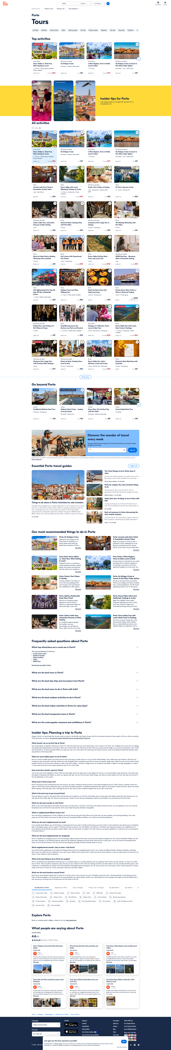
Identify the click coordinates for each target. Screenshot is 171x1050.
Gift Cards (116, 1035)
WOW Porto (37, 661)
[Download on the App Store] (71, 1031)
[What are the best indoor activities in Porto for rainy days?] (137, 706)
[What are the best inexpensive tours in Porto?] (137, 714)
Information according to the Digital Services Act (95, 1037)
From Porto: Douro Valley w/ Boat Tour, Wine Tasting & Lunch (120, 980)
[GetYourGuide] (5, 3)
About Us (115, 1023)
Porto (51, 920)
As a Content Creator (130, 1026)
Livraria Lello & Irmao (40, 653)
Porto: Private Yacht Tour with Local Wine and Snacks (84, 947)
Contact (84, 1023)
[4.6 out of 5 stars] (37, 940)
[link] (44, 59)
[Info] (39, 128)
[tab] (42, 887)
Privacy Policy (85, 1029)
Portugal (40, 1014)
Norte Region (49, 1014)
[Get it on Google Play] (71, 1024)
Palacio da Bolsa (38, 657)
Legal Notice (85, 1026)
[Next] (139, 59)
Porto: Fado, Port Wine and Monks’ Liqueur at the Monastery (48, 980)
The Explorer (116, 1037)
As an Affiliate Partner (130, 1029)
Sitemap (84, 1040)
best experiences (71, 920)
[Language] (158, 2)
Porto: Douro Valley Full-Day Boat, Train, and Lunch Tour (84, 980)
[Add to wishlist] (55, 44)
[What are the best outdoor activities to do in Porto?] (137, 697)
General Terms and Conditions (90, 1035)
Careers (115, 1026)
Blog (114, 1029)
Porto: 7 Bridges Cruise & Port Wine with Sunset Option (48, 947)
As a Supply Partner (129, 1023)
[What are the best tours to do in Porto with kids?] (137, 689)
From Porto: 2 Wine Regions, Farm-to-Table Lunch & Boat (121, 947)
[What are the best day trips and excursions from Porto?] (137, 681)
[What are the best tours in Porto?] (137, 673)
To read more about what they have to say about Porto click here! (70, 738)
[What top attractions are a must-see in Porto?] (137, 647)
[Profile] (165, 2)
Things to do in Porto (61, 1014)
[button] (44, 59)
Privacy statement (37, 459)
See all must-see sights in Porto (41, 665)
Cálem (35, 659)
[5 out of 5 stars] (49, 950)
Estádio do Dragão (39, 655)
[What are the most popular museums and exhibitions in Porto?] (137, 722)
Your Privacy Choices (88, 1032)
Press (114, 1032)
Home (33, 1014)
